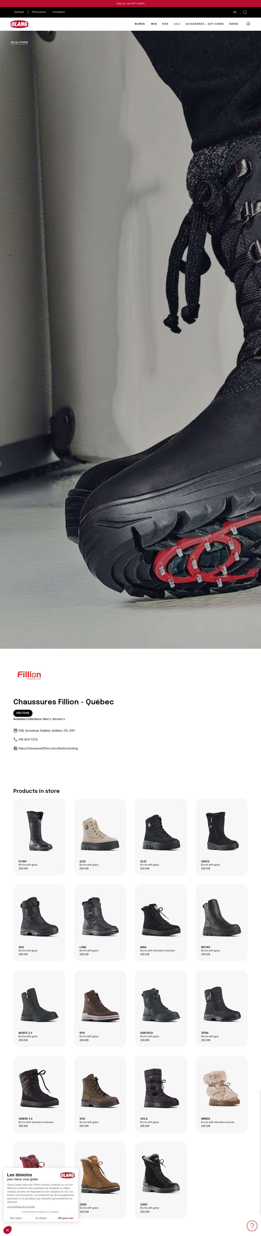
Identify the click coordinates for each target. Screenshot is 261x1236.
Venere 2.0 (36, 1120)
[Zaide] (100, 1174)
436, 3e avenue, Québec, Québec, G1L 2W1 (46, 730)
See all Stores (19, 43)
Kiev (28, 949)
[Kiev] (39, 916)
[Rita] (100, 1002)
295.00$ (23, 869)
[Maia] (161, 916)
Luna (89, 949)
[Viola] (161, 1088)
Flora (28, 863)
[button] (245, 12)
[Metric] (222, 916)
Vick (89, 1120)
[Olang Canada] (19, 24)
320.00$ (84, 1126)
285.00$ (23, 954)
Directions (22, 713)
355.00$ (23, 1040)
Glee (89, 863)
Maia (157, 949)
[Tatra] (222, 1002)
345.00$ (84, 1212)
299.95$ (84, 1040)
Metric (210, 949)
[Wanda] (222, 1088)
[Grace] (222, 831)
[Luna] (100, 916)
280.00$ (144, 1126)
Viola (149, 1120)
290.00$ (84, 869)
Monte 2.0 (28, 1035)
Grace (210, 863)
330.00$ (205, 954)
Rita (89, 1035)
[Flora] (39, 831)
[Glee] (100, 831)
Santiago (149, 1035)
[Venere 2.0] (39, 1088)
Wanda (217, 1120)
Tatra (210, 1035)
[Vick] (100, 1088)
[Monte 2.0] (39, 1002)
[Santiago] (161, 1002)
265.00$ (205, 869)
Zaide (89, 1206)
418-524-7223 (28, 739)
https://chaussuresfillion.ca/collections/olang (48, 748)
